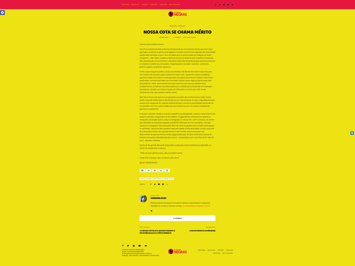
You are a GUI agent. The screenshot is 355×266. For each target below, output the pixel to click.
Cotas (142, 178)
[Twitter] (220, 5)
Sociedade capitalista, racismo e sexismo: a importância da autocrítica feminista (157, 231)
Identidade (181, 25)
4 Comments (177, 37)
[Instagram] (224, 5)
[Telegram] (163, 184)
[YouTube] (228, 5)
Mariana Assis (164, 37)
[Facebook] (216, 5)
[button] (2, 12)
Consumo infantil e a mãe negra (202, 230)
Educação (173, 25)
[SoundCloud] (232, 5)
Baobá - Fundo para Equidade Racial (133, 251)
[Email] (159, 184)
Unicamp (166, 178)
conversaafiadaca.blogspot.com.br (196, 206)
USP (172, 178)
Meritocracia (157, 178)
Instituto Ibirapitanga (137, 249)
